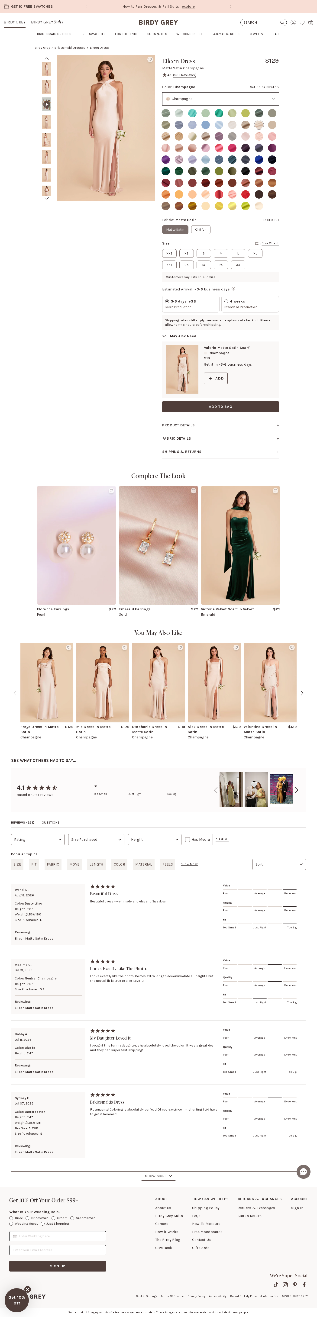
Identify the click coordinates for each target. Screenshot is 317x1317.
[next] (47, 198)
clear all (222, 839)
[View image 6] (46, 157)
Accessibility (217, 1296)
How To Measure (206, 1223)
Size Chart (270, 243)
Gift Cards (200, 1248)
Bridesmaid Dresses (69, 48)
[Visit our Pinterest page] (294, 1284)
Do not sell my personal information (254, 1296)
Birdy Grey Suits (169, 1216)
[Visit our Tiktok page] (275, 1284)
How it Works (166, 1232)
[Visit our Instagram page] (285, 1284)
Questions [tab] (50, 822)
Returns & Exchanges (256, 1208)
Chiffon (201, 230)
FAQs (196, 1216)
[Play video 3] (46, 104)
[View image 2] (46, 87)
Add (219, 378)
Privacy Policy (196, 1296)
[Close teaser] (27, 1289)
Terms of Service (172, 1296)
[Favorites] (302, 22)
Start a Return (250, 1216)
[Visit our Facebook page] (304, 1284)
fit (34, 864)
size (17, 864)
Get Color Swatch (264, 87)
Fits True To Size (203, 277)
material (143, 864)
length (96, 864)
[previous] (15, 693)
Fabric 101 (271, 220)
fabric (53, 864)
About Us (163, 1208)
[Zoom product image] (106, 128)
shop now (198, 6)
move (74, 864)
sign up (57, 1266)
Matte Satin (175, 230)
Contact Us (201, 1239)
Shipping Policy (206, 1208)
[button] (17, 1300)
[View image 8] (46, 193)
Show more (189, 864)
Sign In (297, 1208)
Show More (156, 1176)
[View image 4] (46, 122)
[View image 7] (46, 175)
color (119, 864)
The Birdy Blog (167, 1239)
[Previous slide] (86, 6)
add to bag (220, 406)
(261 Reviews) (184, 75)
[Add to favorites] (150, 59)
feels (167, 864)
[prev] (47, 58)
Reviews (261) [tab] (22, 822)
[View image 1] (46, 69)
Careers (161, 1223)
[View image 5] (46, 140)
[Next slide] (230, 6)
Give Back (163, 1248)
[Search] (263, 22)
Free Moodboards (207, 1232)
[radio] (166, 113)
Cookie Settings (146, 1296)
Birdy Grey (15, 22)
